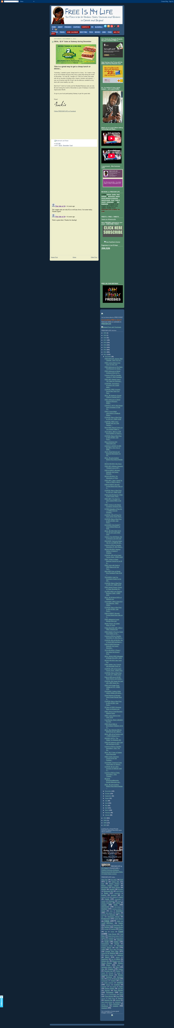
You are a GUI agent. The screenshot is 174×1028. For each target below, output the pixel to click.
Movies (97, 32)
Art (106, 882)
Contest (104, 905)
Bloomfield (120, 889)
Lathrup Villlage (113, 949)
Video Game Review (106, 1002)
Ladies (103, 949)
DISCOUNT (105, 907)
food (118, 194)
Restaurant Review (107, 975)
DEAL (60, 145)
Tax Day (120, 988)
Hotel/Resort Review (107, 945)
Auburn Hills (115, 882)
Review (120, 975)
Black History (116, 887)
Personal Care (108, 971)
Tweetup (103, 998)
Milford (118, 959)
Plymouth (111, 973)
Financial (113, 929)
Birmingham (104, 887)
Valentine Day (108, 1000)
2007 (105, 825)
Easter (118, 913)
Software (108, 984)
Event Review (119, 918)
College (118, 903)
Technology (109, 992)
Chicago (103, 901)
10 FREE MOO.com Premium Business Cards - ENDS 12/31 (113, 593)
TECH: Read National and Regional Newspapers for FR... (113, 453)
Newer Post (54, 257)
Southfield (117, 984)
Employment (105, 918)
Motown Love (116, 961)
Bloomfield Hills (108, 891)
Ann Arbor (114, 879)
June (106, 803)
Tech (91, 32)
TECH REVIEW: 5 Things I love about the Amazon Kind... (112, 652)
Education (112, 915)
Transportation (112, 994)
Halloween (120, 940)
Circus (119, 901)
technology (111, 196)
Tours (105, 994)
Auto (102, 883)
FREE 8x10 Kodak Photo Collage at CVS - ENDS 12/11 (112, 687)
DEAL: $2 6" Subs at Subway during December (72, 41)
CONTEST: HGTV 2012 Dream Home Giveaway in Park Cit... (114, 407)
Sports (121, 986)
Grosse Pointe (108, 940)
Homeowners (105, 943)
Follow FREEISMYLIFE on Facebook (65, 111)
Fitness (121, 929)
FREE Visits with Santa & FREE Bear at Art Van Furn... (112, 567)
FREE (106, 921)
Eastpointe (104, 914)
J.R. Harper (104, 868)
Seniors (121, 980)
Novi (117, 967)
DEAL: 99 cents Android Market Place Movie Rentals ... (114, 459)
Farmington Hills (118, 925)
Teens (121, 992)
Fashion (55, 32)
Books (106, 893)
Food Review (112, 934)
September (108, 796)
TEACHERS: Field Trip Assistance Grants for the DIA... (113, 579)
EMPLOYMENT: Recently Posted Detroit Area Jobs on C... (114, 486)
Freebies (68, 27)
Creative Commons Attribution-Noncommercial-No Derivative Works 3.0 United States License (112, 872)
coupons (115, 1006)
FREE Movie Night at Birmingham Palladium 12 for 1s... (114, 725)
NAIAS (118, 965)
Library (121, 949)
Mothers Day (105, 961)
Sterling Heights (109, 988)
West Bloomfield (114, 1004)
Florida (112, 931)
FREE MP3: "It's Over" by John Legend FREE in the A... (113, 500)
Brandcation (117, 893)
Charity (107, 899)
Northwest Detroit (106, 967)
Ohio (102, 969)
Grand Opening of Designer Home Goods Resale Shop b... (113, 697)
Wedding (103, 1004)
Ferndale (106, 929)
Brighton (103, 895)
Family (121, 923)
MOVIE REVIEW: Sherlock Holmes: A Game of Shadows (113, 551)
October (107, 793)
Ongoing (110, 969)
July (106, 800)
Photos (118, 971)
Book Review (119, 891)
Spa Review (113, 986)
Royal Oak (116, 979)
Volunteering (118, 1002)
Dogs (111, 911)
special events (105, 200)
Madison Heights (109, 955)
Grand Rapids (119, 938)
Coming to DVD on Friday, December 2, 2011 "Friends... (112, 774)
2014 (105, 347)
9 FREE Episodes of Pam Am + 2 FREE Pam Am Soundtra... (113, 510)
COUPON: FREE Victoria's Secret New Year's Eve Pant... (112, 391)
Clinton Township (106, 903)
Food (110, 32)
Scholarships (104, 980)
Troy (117, 996)
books (114, 194)
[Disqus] (74, 174)
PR (92, 27)
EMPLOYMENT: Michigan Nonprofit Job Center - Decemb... (112, 472)
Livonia (121, 953)
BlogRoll (98, 27)
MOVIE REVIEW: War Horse (113, 464)
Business (114, 895)
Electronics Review (114, 916)
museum (104, 1008)
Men (112, 959)
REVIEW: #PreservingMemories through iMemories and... (113, 780)
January (107, 815)
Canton (121, 897)
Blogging (112, 889)
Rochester (109, 977)
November (108, 791)
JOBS (104, 32)
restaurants (110, 202)
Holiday (116, 942)
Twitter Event (111, 998)
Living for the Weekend (108, 953)
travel (112, 200)
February (108, 812)
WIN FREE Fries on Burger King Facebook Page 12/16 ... (113, 573)
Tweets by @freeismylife (108, 219)
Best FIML (83, 32)
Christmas (111, 901)
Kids (117, 947)
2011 (105, 354)
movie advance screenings (109, 198)
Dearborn (104, 909)
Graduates (111, 938)
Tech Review (118, 990)
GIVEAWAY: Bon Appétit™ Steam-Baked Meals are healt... (112, 526)
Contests (85, 27)
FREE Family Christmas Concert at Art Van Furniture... (112, 758)
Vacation (120, 998)
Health (106, 942)
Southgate (103, 986)
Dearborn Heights (116, 909)
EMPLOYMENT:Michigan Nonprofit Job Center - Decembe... (112, 646)
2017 (105, 340)
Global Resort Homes (113, 936)
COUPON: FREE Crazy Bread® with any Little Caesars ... (112, 423)
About (60, 27)
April (106, 808)
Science (113, 980)
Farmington (108, 925)
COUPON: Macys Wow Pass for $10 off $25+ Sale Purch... (113, 437)
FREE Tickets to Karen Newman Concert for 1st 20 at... (113, 561)
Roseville (109, 978)
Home (54, 27)
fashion (109, 194)
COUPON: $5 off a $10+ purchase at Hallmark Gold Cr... (113, 768)
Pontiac (118, 973)
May (106, 805)
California (114, 897)
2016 (105, 342)
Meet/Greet (104, 959)
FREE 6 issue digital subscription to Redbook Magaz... (112, 413)
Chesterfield (118, 899)
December (66, 145)
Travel (62, 32)
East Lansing (109, 913)
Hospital (116, 943)
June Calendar (72, 32)
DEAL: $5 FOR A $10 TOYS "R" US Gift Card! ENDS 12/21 (113, 532)
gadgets (103, 196)
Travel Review (109, 996)
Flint (106, 931)
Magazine (120, 955)
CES (108, 897)
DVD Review (117, 907)
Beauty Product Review (110, 885)
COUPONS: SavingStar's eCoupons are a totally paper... (112, 385)
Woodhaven (104, 1006)
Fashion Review (118, 927)
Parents (120, 969)
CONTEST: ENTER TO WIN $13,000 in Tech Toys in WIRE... (113, 447)
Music (108, 965)
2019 (105, 335)
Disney (103, 911)
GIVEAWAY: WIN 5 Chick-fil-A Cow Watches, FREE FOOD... (113, 603)
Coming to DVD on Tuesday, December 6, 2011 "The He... (113, 748)
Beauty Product (114, 883)
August (107, 798)
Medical (118, 957)
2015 (105, 345)
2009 (105, 820)
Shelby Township (108, 982)
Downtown (119, 911)
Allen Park (104, 879)
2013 (105, 349)
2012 (105, 352)
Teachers (107, 990)
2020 (105, 333)
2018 (105, 337)
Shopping (120, 982)
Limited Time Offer (112, 951)
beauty (118, 196)
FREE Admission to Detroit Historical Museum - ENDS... (112, 401)
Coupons (76, 27)
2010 (105, 818)
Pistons (103, 973)
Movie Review (106, 963)
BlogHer (103, 889)
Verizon (118, 1000)
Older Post (94, 257)
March (107, 810)
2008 (105, 823)
